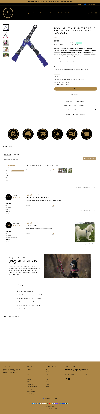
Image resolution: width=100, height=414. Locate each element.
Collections (43, 13)
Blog (28, 377)
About (60, 13)
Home (55, 25)
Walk (47, 384)
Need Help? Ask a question (75, 105)
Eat (47, 374)
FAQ (28, 374)
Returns (29, 381)
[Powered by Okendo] (11, 159)
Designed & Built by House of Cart (50, 408)
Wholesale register (31, 394)
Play (47, 379)
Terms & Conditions (32, 386)
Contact (29, 369)
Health (47, 377)
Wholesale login (31, 391)
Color (56, 73)
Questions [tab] (17, 154)
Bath (47, 369)
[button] (59, 38)
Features (74, 94)
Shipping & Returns (76, 109)
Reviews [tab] (7, 154)
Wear (47, 386)
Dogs (28, 13)
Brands (52, 13)
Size (55, 66)
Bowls (47, 372)
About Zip (29, 389)
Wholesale (68, 13)
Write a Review (89, 158)
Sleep (47, 381)
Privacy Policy (30, 384)
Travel (47, 389)
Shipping (63, 45)
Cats (35, 13)
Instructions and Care (74, 101)
